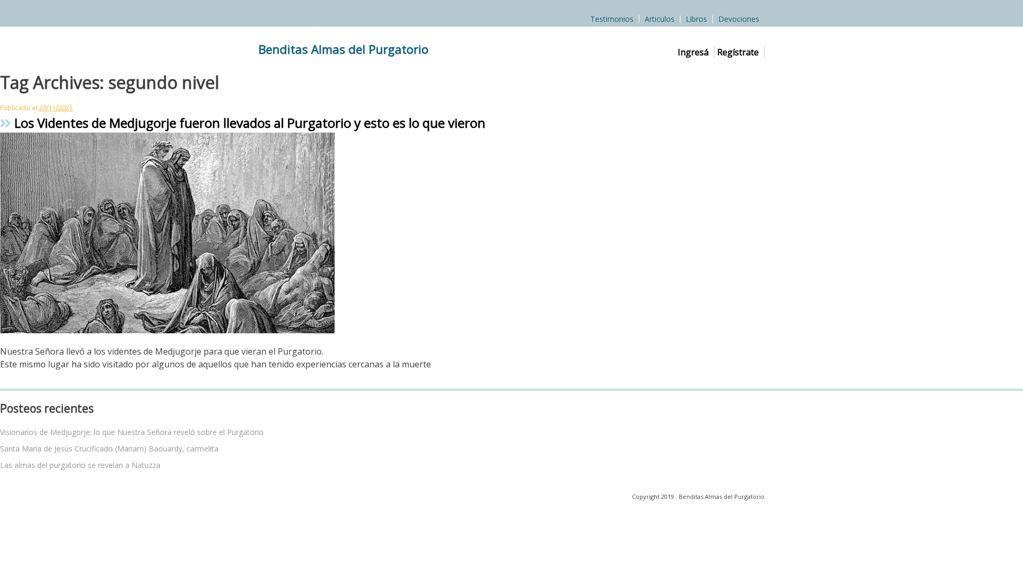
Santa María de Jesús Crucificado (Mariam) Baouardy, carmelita (109, 448)
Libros (696, 19)
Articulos (660, 19)
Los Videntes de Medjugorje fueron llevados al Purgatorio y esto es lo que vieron (248, 123)
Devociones (738, 19)
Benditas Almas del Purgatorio (343, 49)
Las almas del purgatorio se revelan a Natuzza (80, 465)
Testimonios (612, 19)
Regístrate (738, 52)
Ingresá (693, 52)
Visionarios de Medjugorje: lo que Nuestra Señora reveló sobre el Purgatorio (132, 432)
